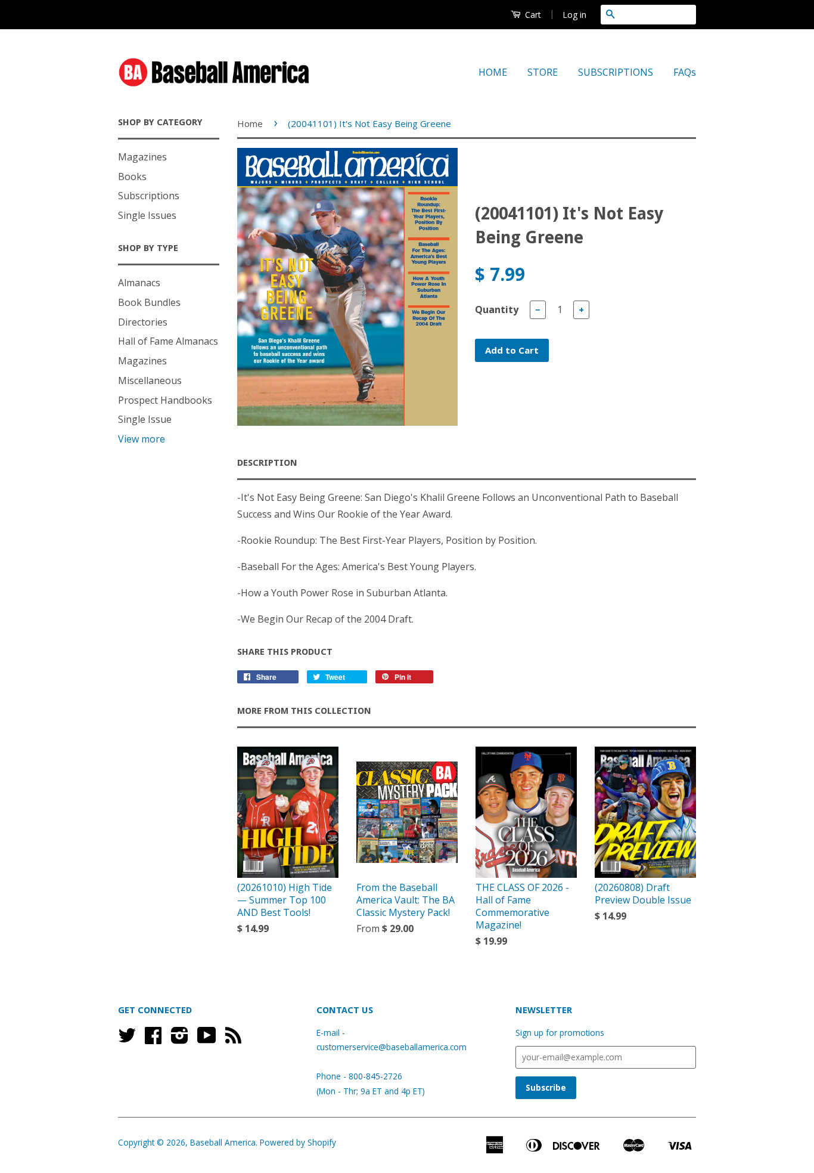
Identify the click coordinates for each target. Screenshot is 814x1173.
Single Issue (145, 419)
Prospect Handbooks (165, 400)
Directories (142, 322)
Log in (574, 14)
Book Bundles (149, 302)
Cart (532, 14)
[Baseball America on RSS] (233, 1039)
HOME (493, 72)
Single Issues (147, 215)
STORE (542, 72)
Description (267, 462)
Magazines (142, 156)
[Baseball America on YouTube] (206, 1039)
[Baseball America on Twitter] (127, 1039)
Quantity (496, 309)
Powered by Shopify (298, 1142)
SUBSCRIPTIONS (615, 72)
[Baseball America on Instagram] (179, 1039)
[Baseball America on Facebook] (153, 1039)
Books (132, 176)
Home (250, 123)
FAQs (684, 72)
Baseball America (223, 1142)
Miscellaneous (150, 380)
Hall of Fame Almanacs (168, 341)
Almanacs (139, 282)
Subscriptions (148, 195)
